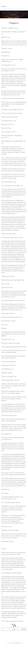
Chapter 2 (23, 629)
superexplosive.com (17, 642)
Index (14, 629)
